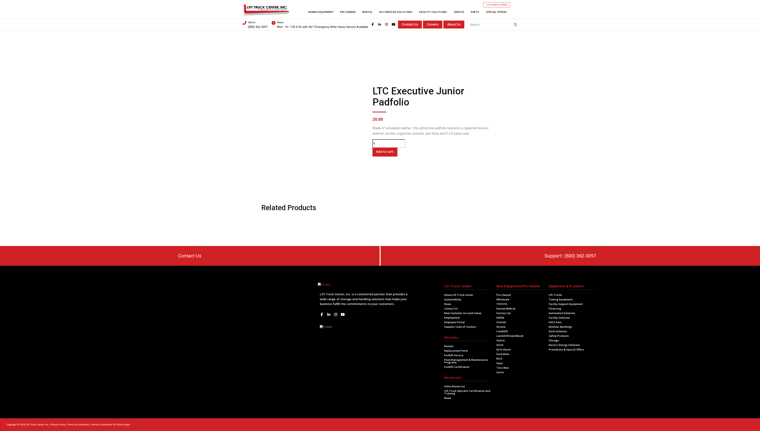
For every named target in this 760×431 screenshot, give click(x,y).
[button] (497, 4)
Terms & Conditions (78, 424)
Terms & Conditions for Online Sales (110, 424)
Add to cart (385, 151)
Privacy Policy (58, 424)
